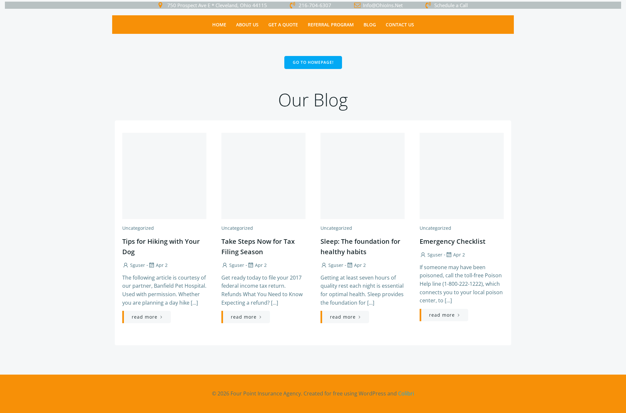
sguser (137, 265)
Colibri (406, 393)
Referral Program (331, 24)
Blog (370, 24)
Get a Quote (283, 24)
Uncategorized (138, 228)
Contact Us (400, 24)
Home (219, 24)
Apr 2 (162, 265)
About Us (247, 24)
